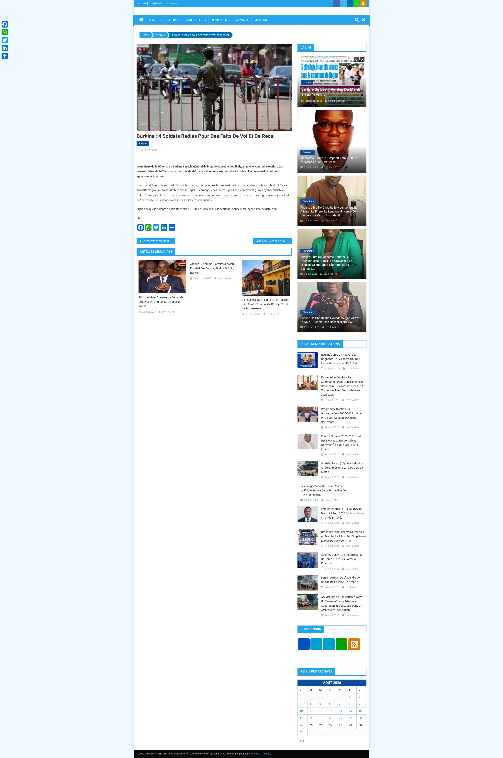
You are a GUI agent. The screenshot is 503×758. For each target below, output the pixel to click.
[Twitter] (5, 40)
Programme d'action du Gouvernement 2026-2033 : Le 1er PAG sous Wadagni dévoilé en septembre (341, 416)
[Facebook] (5, 24)
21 (340, 717)
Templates (219, 19)
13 (330, 710)
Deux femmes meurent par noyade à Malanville (158, 241)
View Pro (260, 19)
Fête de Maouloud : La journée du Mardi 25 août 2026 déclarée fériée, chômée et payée (343, 513)
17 (301, 717)
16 (360, 710)
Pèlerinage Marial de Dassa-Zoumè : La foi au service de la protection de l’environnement (323, 490)
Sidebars (173, 19)
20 (330, 717)
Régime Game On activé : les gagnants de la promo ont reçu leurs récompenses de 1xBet (341, 359)
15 (350, 710)
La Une (307, 82)
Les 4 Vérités (168, 311)
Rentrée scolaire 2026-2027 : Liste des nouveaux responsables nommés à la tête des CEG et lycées (341, 443)
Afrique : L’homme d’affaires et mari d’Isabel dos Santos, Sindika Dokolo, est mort (212, 268)
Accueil (142, 3)
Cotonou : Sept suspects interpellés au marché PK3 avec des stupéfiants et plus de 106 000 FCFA (343, 536)
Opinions (307, 152)
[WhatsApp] (5, 32)
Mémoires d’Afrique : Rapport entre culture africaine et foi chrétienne (328, 160)
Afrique (143, 143)
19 (320, 717)
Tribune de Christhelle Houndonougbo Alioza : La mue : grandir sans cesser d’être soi (330, 320)
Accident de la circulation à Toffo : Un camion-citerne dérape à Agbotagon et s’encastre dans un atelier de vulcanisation (342, 603)
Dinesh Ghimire (262, 753)
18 (311, 717)
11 (311, 710)
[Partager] (5, 56)
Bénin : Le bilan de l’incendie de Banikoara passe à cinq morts (340, 579)
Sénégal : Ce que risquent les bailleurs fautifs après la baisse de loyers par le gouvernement (265, 304)
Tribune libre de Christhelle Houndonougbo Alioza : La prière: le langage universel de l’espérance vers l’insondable (329, 211)
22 (350, 717)
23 (360, 717)
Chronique (308, 201)
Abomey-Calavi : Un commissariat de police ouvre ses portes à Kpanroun (342, 559)
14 (340, 710)
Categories (194, 19)
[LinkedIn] (5, 48)
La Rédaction (156, 3)
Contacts (172, 3)
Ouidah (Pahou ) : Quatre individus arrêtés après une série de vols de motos (342, 468)
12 (320, 710)
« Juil (300, 741)
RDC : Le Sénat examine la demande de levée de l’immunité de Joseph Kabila (161, 302)
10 (301, 710)
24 (301, 725)
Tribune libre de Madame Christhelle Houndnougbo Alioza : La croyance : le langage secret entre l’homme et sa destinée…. (326, 262)
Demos (153, 19)
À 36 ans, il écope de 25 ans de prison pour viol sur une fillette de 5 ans (274, 241)
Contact (242, 19)
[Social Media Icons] (304, 644)
